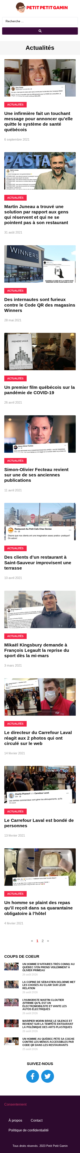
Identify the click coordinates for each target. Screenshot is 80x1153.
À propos (15, 1120)
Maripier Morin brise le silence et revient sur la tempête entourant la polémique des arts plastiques (47, 1024)
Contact (36, 1120)
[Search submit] (40, 31)
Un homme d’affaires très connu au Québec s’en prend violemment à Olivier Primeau (48, 967)
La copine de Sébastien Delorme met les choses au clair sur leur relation (48, 985)
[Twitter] (47, 1076)
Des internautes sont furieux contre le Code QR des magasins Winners (39, 305)
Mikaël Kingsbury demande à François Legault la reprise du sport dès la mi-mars (36, 650)
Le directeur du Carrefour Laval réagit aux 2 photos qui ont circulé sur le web (38, 738)
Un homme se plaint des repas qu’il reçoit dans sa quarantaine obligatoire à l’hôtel (38, 908)
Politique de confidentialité (29, 1130)
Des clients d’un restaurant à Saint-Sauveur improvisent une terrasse (37, 562)
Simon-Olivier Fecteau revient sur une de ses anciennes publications (36, 475)
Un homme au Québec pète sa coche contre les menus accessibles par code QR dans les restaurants (48, 1042)
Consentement (15, 1104)
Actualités (40, 47)
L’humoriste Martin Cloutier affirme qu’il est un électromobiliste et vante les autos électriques (44, 1005)
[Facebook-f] (32, 1076)
